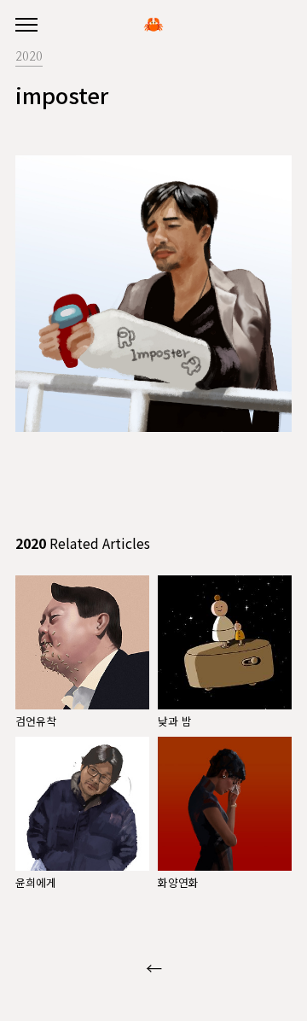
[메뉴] (26, 26)
